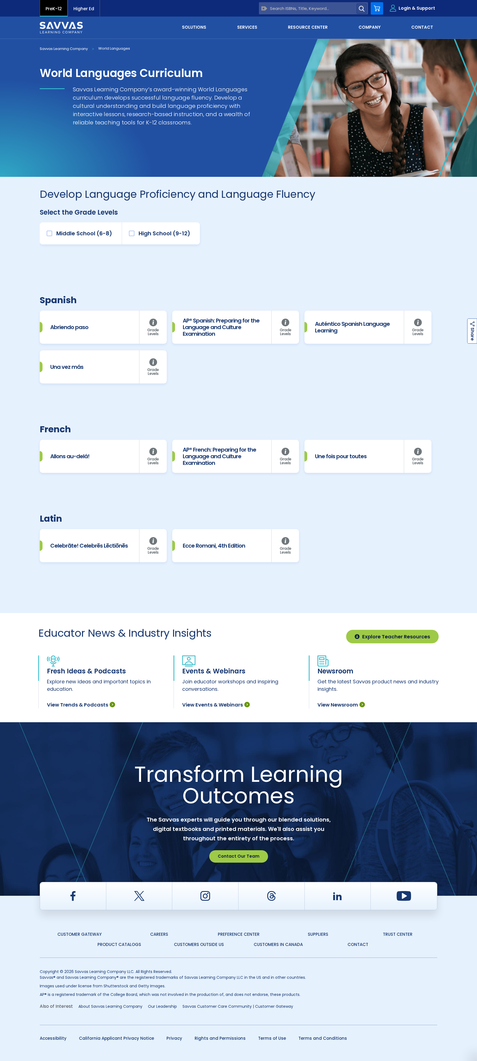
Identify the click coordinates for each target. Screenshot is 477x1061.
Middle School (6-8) (84, 233)
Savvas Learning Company (64, 48)
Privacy (174, 1038)
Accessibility (53, 1038)
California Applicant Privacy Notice (116, 1038)
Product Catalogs (119, 944)
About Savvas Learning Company (110, 1006)
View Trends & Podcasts (77, 704)
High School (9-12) (164, 233)
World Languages (114, 48)
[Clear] (264, 8)
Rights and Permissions (220, 1038)
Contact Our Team (238, 856)
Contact (358, 944)
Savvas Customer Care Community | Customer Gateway (237, 1006)
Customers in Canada (278, 944)
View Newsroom (337, 704)
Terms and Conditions (322, 1038)
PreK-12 (54, 9)
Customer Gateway (79, 934)
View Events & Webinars (212, 704)
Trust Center (397, 934)
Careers (159, 934)
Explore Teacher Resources (396, 636)
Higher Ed (83, 9)
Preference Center (238, 934)
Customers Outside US (199, 944)
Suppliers (318, 934)
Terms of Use (272, 1038)
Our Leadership (162, 1006)
